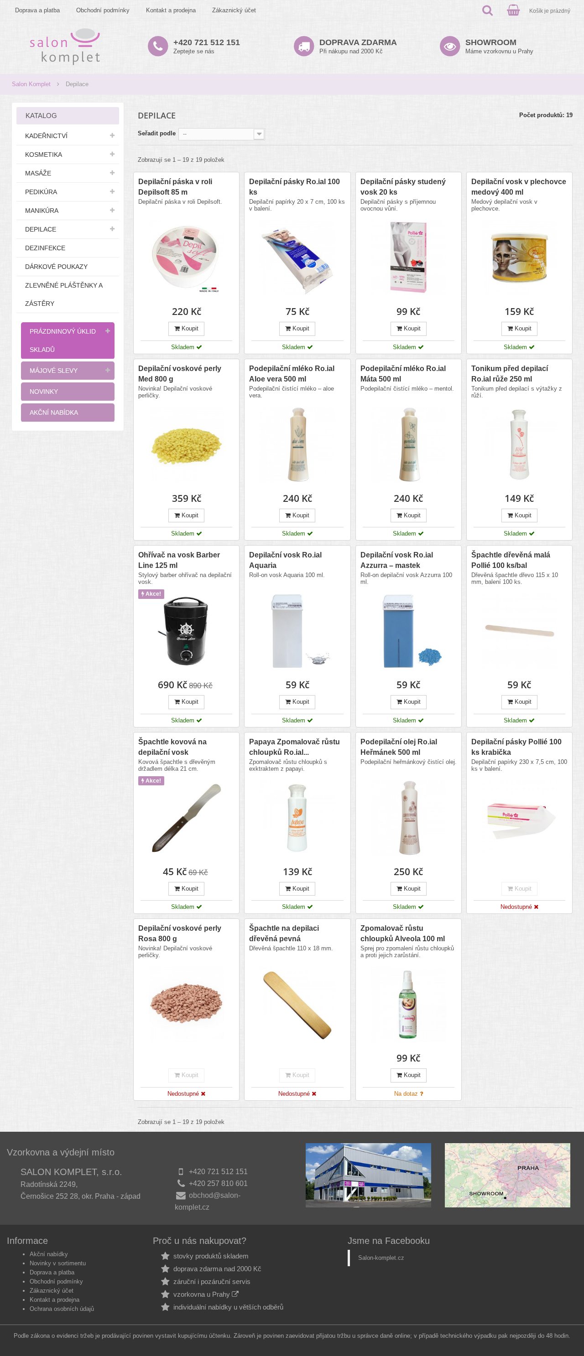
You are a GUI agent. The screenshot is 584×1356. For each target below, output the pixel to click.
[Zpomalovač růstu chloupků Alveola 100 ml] (408, 1004)
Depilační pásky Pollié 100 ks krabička (516, 747)
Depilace (40, 229)
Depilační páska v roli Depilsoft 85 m (175, 187)
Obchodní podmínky (103, 10)
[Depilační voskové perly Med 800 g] (186, 444)
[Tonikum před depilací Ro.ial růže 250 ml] (519, 444)
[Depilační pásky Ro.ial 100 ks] (297, 257)
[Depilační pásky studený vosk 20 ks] (408, 257)
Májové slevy (54, 370)
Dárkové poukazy (56, 266)
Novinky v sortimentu (58, 1263)
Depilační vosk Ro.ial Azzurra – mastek (396, 560)
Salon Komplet (31, 84)
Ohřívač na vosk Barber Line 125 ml (179, 560)
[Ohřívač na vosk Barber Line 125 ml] (186, 631)
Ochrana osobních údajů (62, 1308)
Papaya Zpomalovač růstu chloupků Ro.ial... (294, 747)
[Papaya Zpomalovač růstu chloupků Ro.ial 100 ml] (297, 818)
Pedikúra (41, 192)
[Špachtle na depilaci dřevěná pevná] (297, 1004)
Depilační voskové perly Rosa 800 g (179, 933)
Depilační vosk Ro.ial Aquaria (285, 560)
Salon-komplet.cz (381, 1257)
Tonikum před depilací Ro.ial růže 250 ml (509, 374)
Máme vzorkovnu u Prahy (499, 46)
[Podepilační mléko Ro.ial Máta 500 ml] (408, 444)
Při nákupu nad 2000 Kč (358, 46)
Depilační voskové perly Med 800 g (179, 374)
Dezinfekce (45, 248)
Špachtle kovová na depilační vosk (172, 747)
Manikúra (41, 210)
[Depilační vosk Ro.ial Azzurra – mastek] (408, 631)
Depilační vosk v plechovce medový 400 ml (518, 187)
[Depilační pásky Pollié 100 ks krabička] (519, 818)
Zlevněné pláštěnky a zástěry (64, 294)
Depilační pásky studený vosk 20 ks (403, 187)
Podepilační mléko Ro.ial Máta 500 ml (403, 374)
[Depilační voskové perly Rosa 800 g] (186, 1004)
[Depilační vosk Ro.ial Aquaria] (297, 631)
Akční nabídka (54, 412)
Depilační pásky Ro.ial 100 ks (294, 187)
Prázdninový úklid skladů (63, 340)
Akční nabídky (49, 1254)
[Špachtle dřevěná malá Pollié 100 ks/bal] (519, 631)
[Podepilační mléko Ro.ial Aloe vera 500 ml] (297, 444)
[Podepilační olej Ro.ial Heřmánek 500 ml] (408, 818)
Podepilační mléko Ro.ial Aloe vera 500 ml (291, 374)
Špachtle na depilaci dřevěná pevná (284, 933)
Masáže (38, 173)
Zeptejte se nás (206, 46)
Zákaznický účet (234, 10)
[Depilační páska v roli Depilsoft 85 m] (186, 257)
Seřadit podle (157, 133)
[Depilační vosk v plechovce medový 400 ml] (519, 257)
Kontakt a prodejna (171, 10)
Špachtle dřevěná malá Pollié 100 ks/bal (510, 560)
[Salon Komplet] (65, 46)
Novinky (44, 391)
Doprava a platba (37, 10)
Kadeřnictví (46, 135)
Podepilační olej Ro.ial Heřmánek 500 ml (398, 747)
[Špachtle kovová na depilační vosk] (186, 818)
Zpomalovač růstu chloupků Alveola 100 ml (402, 933)
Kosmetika (43, 154)
